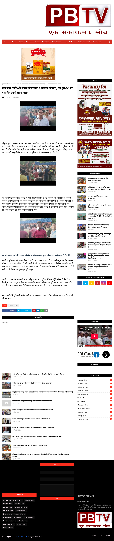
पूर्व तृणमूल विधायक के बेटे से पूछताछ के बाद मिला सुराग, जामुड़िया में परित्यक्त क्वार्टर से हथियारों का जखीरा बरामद (98, 256)
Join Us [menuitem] (89, 46)
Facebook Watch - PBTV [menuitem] (51, 46)
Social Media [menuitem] (98, 42)
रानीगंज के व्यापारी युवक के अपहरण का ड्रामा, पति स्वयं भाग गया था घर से (31, 419)
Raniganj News (95, 416)
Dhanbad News (94, 387)
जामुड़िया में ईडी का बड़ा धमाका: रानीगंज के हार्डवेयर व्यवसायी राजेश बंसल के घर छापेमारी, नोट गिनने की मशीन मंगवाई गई (42, 392)
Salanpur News (95, 419)
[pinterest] (97, 283)
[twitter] (85, 283)
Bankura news (11, 84)
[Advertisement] (94, 61)
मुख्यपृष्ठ (4, 84)
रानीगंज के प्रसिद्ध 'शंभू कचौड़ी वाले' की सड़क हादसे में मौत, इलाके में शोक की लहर (33, 428)
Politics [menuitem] (66, 46)
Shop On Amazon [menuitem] (26, 42)
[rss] (91, 283)
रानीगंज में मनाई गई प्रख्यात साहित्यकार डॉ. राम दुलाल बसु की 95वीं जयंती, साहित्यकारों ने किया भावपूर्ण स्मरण (100, 216)
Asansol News (95, 380)
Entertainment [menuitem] (84, 42)
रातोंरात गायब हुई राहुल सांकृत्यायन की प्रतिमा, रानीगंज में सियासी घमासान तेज (32, 383)
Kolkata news (95, 398)
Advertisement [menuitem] (77, 46)
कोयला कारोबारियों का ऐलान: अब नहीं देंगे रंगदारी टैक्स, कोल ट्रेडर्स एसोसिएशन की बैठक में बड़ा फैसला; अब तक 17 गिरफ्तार (41, 455)
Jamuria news (7, 514)
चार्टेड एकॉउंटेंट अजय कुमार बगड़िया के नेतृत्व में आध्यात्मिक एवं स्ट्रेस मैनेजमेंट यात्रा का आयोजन (36, 436)
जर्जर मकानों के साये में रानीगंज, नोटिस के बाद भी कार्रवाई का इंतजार (99, 206)
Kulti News (95, 401)
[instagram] (103, 283)
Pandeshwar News (95, 408)
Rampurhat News (8, 524)
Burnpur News (7, 507)
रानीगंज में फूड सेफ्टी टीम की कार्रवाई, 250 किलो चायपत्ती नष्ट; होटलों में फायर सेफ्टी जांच (99, 188)
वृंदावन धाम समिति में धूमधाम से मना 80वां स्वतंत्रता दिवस (98, 197)
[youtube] (109, 283)
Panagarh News (94, 405)
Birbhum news (19, 504)
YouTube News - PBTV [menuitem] (30, 46)
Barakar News (7, 504)
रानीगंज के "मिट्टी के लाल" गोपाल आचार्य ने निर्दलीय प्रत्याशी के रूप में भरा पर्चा (32, 410)
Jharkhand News (94, 394)
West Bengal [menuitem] (56, 42)
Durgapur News (95, 391)
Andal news (7, 500)
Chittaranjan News (21, 507)
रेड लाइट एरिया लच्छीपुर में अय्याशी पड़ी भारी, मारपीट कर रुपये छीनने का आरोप (32, 401)
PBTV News (6, 97)
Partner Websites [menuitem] (42, 42)
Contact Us (108, 536)
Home (94, 536)
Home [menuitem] (14, 42)
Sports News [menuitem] (70, 42)
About (101, 536)
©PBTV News (21, 537)
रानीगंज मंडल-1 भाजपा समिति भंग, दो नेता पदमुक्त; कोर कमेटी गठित (29, 445)
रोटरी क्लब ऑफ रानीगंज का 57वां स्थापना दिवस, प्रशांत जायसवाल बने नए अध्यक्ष (98, 226)
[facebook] (79, 283)
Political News (94, 412)
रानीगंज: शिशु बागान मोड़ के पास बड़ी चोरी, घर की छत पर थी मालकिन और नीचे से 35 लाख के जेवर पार (38, 374)
